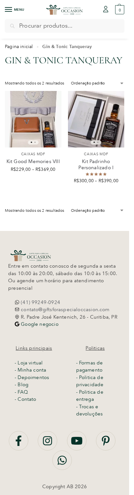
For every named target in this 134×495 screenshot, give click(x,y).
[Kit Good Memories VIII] (33, 119)
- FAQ (21, 392)
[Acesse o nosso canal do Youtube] (77, 444)
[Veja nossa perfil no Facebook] (19, 444)
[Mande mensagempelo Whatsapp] (62, 464)
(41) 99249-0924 (40, 302)
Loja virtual (30, 363)
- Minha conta (30, 370)
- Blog (21, 384)
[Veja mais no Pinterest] (105, 444)
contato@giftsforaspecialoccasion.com (65, 309)
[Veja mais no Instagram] (48, 444)
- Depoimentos (32, 377)
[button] (119, 9)
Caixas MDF (33, 154)
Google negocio (39, 324)
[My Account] (106, 9)
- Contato (25, 399)
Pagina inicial (19, 46)
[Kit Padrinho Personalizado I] (96, 119)
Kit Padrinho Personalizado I (96, 165)
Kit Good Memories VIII (33, 161)
